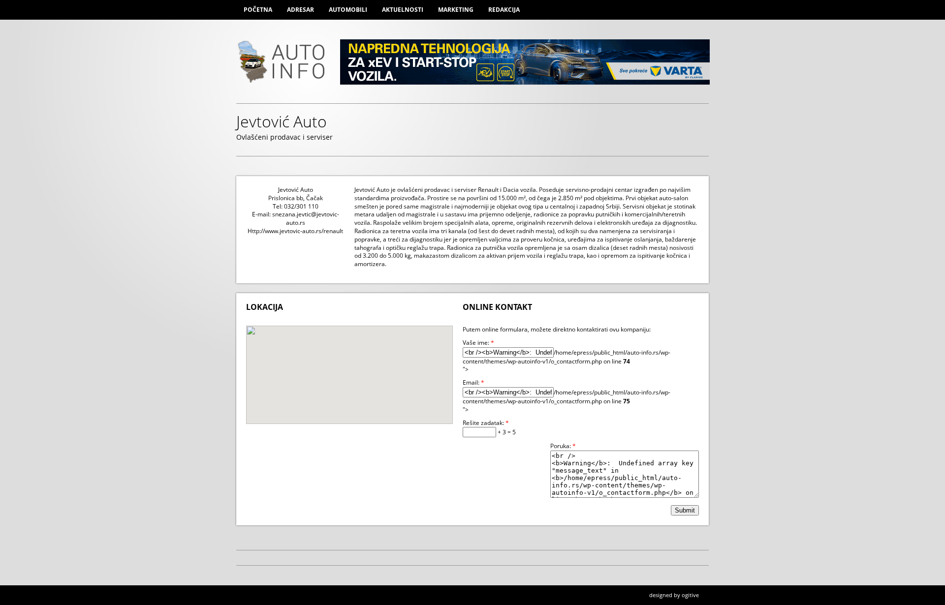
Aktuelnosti (402, 9)
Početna (258, 9)
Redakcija (504, 9)
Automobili (348, 9)
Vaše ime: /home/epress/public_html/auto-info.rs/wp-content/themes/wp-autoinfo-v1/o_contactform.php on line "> (566, 356)
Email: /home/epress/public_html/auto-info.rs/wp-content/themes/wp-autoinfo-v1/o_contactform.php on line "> (566, 396)
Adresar (300, 9)
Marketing (455, 9)
